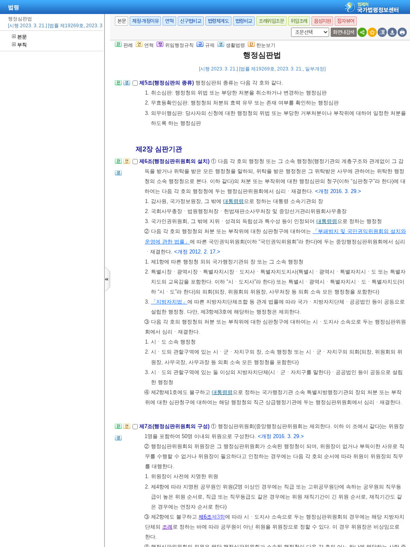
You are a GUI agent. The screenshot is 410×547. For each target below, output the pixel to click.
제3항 (218, 517)
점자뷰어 (345, 21)
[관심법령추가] (372, 32)
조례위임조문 (271, 21)
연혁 (169, 21)
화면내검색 (343, 32)
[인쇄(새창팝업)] (402, 32)
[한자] (382, 32)
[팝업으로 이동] (126, 85)
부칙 (22, 45)
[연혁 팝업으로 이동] (126, 164)
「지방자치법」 (169, 302)
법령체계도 (218, 21)
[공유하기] (362, 32)
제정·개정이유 (145, 21)
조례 (167, 527)
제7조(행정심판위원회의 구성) (175, 426)
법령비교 (243, 21)
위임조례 (299, 21)
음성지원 (322, 21)
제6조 (205, 517)
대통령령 (233, 201)
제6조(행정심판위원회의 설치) (175, 161)
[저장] (392, 32)
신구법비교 (190, 21)
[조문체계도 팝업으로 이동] (118, 85)
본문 (22, 37)
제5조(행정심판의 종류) (167, 83)
